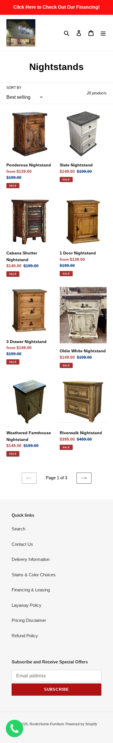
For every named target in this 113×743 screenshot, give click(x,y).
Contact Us (22, 544)
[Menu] (103, 33)
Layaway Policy (26, 605)
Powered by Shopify (81, 724)
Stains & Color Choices (34, 574)
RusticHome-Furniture (47, 724)
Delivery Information (31, 559)
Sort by (13, 88)
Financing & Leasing (31, 589)
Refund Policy (25, 635)
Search (18, 528)
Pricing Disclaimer (29, 620)
